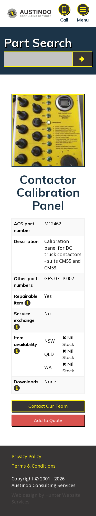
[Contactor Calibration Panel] (48, 130)
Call (64, 20)
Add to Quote (48, 420)
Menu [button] (83, 20)
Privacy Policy (26, 456)
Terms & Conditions (34, 466)
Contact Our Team (48, 406)
